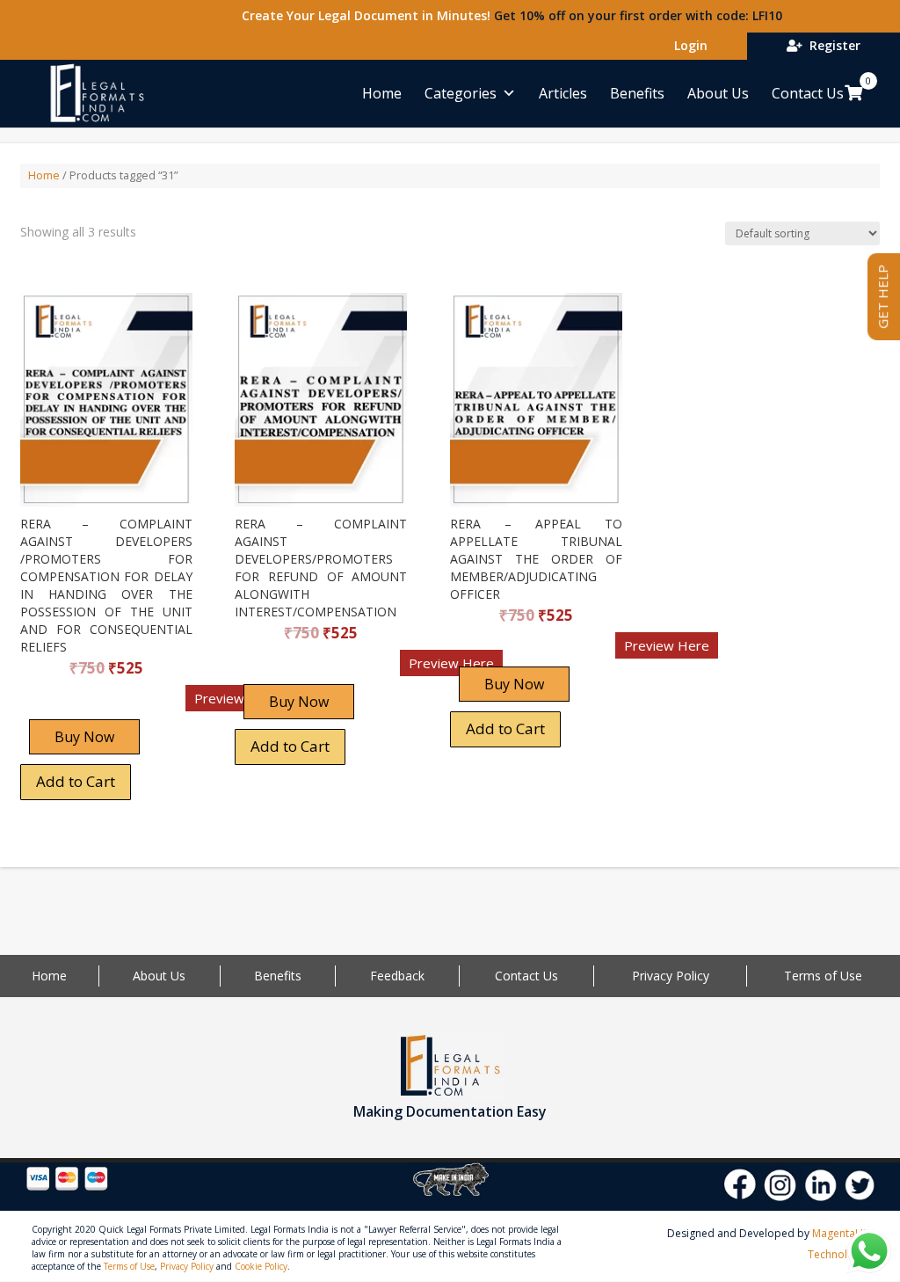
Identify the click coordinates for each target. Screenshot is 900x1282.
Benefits (637, 93)
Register (831, 45)
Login (687, 45)
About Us (718, 93)
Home (382, 93)
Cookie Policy (261, 1266)
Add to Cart (75, 781)
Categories (461, 93)
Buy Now (84, 737)
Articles (563, 93)
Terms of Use (823, 975)
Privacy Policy (670, 975)
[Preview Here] (71, 704)
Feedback (397, 975)
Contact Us (808, 93)
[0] (853, 92)
